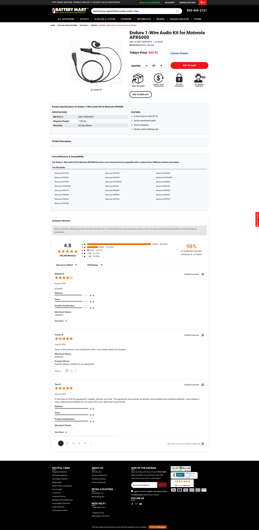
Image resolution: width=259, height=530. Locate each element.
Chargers (126, 19)
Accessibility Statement (61, 503)
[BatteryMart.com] (70, 10)
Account (170, 2)
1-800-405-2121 (98, 507)
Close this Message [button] (158, 527)
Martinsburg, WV (98, 497)
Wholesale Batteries (60, 475)
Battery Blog (56, 482)
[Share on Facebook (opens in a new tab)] (67, 371)
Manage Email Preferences (62, 500)
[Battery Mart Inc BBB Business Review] (184, 475)
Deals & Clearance (149, 2)
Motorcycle (144, 19)
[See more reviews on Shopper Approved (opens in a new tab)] (75, 371)
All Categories (66, 19)
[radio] (129, 244)
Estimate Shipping (179, 53)
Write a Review (148, 45)
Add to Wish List (141, 94)
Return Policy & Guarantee (62, 486)
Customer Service (59, 496)
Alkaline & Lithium (104, 19)
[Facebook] (132, 504)
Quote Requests (58, 507)
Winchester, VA (97, 493)
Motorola (84, 25)
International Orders (59, 510)
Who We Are (96, 472)
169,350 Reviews (67, 255)
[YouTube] (140, 504)
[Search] (176, 11)
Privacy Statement (99, 482)
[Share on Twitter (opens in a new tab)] (71, 371)
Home (53, 25)
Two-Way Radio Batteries (67, 25)
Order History (187, 2)
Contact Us (56, 493)
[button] (146, 65)
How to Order (57, 489)
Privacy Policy (152, 495)
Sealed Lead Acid (179, 19)
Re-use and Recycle (99, 475)
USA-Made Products (60, 479)
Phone (197, 19)
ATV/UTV (84, 19)
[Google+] (136, 504)
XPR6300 (94, 25)
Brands (160, 19)
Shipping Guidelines (59, 472)
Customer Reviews (99, 479)
